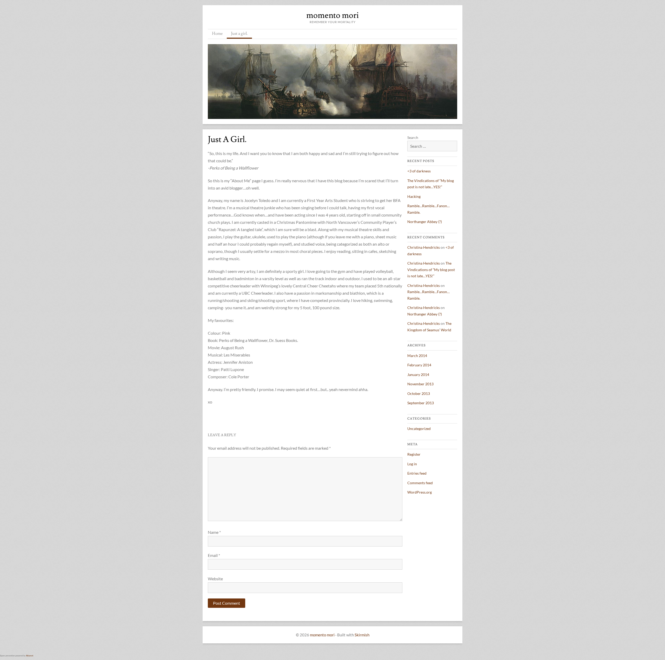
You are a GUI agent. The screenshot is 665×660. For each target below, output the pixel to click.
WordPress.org (419, 492)
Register (414, 454)
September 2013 (420, 403)
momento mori (332, 15)
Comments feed (420, 483)
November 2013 (420, 384)
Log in (412, 464)
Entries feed (417, 473)
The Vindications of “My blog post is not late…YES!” (431, 269)
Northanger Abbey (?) (424, 221)
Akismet (29, 655)
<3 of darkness (419, 171)
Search (412, 137)
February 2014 (419, 365)
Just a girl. (239, 33)
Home (217, 33)
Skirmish (362, 634)
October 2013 (418, 393)
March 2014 (417, 355)
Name (214, 532)
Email (214, 555)
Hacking (414, 196)
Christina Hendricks (423, 247)
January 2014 (418, 374)
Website (215, 578)
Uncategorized (419, 428)
